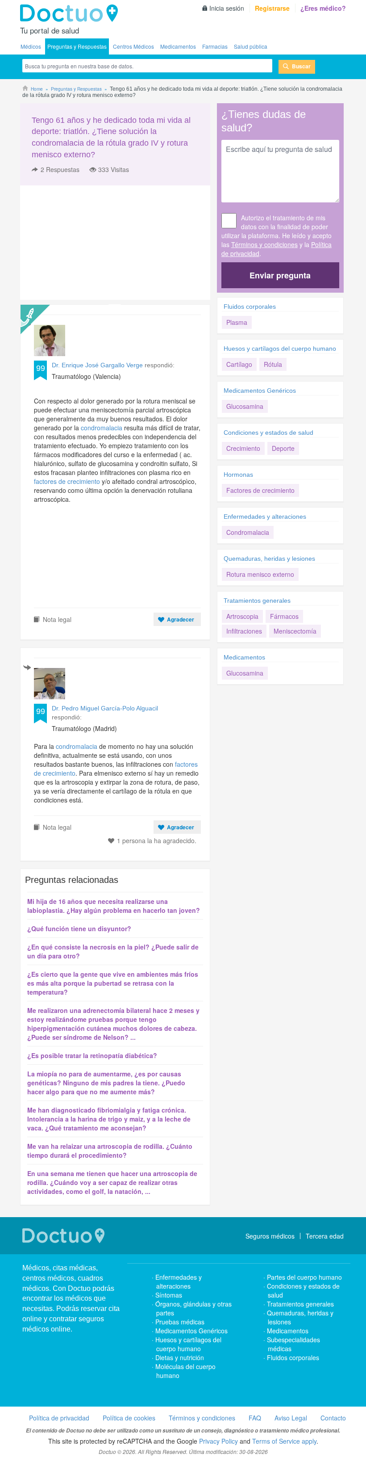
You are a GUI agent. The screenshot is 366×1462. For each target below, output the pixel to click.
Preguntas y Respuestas (77, 46)
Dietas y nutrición (179, 1357)
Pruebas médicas (179, 1321)
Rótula (273, 364)
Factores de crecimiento (260, 490)
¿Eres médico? (323, 8)
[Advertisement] (88, 242)
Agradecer (180, 619)
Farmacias (215, 46)
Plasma (236, 322)
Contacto (333, 1417)
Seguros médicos (270, 1235)
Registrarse (272, 8)
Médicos (31, 46)
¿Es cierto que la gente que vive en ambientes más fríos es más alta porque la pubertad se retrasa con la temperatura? (112, 983)
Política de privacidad (59, 1417)
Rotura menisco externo (260, 574)
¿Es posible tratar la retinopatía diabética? (92, 1055)
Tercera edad (325, 1235)
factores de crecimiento (67, 481)
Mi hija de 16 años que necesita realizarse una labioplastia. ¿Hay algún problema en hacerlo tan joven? (113, 906)
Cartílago (239, 364)
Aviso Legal (290, 1417)
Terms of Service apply (284, 1441)
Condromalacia (247, 532)
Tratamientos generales (257, 600)
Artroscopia (242, 616)
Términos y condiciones (264, 244)
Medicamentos (178, 46)
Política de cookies (129, 1417)
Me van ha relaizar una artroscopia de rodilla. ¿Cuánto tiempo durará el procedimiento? (109, 1151)
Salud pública (250, 46)
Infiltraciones (244, 630)
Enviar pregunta (280, 275)
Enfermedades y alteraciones (265, 516)
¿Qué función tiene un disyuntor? (79, 928)
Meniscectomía (295, 630)
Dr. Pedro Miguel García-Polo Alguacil (105, 708)
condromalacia (101, 427)
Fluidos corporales (250, 306)
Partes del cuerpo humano (304, 1277)
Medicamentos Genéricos (260, 390)
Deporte (283, 448)
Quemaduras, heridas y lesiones (269, 558)
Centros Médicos (133, 46)
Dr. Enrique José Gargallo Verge (97, 365)
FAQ (255, 1417)
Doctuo (71, 13)
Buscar (301, 66)
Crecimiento (243, 448)
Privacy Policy (218, 1441)
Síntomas (168, 1294)
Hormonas (238, 474)
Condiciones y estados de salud (268, 432)
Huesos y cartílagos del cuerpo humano (280, 348)
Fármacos (284, 616)
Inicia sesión (226, 8)
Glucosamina (244, 406)
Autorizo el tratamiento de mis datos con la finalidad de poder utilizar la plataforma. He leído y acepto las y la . (276, 235)
